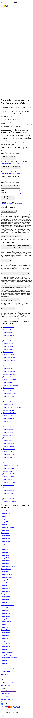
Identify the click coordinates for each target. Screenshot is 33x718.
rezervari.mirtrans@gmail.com (8, 691)
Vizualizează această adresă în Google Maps (12, 163)
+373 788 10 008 (5, 696)
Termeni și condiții (5, 685)
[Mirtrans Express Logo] (7, 2)
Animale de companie (6, 671)
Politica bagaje (4, 674)
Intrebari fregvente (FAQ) (7, 668)
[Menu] (15, 2)
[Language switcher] (5, 6)
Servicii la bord (4, 677)
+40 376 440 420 (5, 693)
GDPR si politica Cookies (7, 682)
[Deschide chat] (2, 716)
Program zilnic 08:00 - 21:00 (8, 699)
